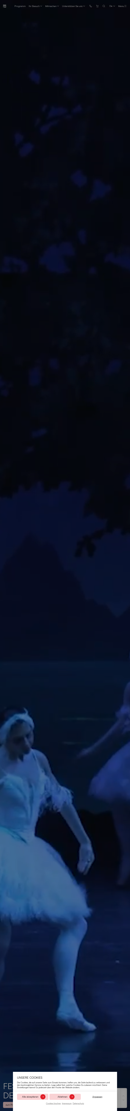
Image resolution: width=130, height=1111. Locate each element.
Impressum (67, 1103)
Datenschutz (78, 1103)
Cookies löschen (53, 1103)
